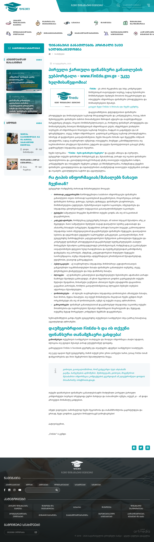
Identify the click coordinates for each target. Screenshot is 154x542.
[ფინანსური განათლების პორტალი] (17, 7)
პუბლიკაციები (13, 485)
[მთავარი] (50, 54)
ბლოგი (29, 485)
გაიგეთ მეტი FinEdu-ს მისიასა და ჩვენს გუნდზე (113, 107)
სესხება (77, 507)
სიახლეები (59, 54)
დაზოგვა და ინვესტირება (47, 507)
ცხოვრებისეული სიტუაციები (106, 515)
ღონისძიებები (61, 485)
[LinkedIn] (147, 448)
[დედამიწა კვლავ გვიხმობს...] (12, 164)
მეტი (39, 60)
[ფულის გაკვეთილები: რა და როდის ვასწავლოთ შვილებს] (12, 138)
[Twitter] (141, 448)
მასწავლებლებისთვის (77, 515)
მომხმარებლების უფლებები (18, 515)
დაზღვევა (106, 507)
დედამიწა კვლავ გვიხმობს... (29, 161)
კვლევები (43, 485)
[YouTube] (19, 490)
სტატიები (96, 485)
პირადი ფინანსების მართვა (18, 507)
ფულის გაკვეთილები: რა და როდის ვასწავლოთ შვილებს (30, 140)
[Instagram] (14, 490)
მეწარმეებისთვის (48, 515)
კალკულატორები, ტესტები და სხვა (136, 515)
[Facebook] (134, 448)
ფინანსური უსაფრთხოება (136, 507)
